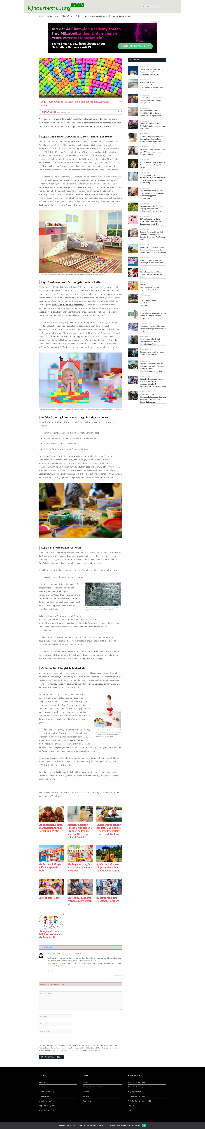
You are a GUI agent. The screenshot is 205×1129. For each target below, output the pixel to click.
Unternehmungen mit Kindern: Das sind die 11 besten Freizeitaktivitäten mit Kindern (108, 829)
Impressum (43, 1087)
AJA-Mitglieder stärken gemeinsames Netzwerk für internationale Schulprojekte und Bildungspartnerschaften (152, 86)
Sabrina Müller (49, 112)
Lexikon (86, 1091)
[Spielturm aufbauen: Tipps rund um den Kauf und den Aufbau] (109, 853)
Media (85, 1082)
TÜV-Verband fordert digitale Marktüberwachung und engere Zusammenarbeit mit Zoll (151, 221)
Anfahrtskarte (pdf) (45, 1101)
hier (96, 152)
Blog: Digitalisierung (135, 1091)
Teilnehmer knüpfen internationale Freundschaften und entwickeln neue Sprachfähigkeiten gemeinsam (153, 249)
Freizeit (119, 112)
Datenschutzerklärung (92, 1050)
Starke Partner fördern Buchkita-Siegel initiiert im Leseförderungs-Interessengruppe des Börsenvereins (152, 194)
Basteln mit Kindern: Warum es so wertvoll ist (80, 900)
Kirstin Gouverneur (54, 954)
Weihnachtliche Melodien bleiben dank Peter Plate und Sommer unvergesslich (152, 100)
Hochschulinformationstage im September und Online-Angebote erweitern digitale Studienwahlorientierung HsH (152, 367)
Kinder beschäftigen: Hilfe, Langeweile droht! (50, 867)
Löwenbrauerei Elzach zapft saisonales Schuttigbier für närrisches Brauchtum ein (150, 341)
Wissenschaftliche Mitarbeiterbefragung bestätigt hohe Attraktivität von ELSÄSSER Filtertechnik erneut (153, 398)
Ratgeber (86, 1096)
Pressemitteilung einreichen (93, 1087)
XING (129, 1110)
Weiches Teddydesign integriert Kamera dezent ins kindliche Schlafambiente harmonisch (151, 139)
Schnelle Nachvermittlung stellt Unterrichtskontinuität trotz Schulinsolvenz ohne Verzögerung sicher (152, 235)
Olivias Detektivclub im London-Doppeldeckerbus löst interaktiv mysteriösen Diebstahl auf (151, 71)
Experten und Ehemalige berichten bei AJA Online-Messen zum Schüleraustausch (152, 151)
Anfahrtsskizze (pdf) (45, 1096)
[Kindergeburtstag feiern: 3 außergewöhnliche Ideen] (80, 853)
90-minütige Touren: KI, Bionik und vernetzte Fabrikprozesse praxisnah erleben (153, 328)
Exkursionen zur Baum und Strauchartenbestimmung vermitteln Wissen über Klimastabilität (150, 301)
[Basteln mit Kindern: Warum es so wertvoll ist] (80, 887)
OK (144, 1125)
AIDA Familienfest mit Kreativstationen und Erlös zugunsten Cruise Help (149, 287)
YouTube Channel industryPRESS (139, 1101)
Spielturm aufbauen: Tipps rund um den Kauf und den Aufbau (108, 867)
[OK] (202, 1125)
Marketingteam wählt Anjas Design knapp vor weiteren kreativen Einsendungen (153, 315)
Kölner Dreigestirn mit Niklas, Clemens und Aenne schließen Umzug (151, 274)
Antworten (116, 975)
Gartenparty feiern (49, 897)
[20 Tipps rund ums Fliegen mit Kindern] (109, 887)
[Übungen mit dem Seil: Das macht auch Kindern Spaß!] (51, 920)
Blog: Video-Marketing (135, 1087)
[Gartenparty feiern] (51, 887)
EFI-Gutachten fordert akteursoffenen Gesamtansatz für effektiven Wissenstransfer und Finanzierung (152, 179)
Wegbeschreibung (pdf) (47, 1106)
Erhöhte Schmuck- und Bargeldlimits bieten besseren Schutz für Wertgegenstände (151, 113)
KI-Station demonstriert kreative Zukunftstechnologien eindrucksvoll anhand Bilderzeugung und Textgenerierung (153, 383)
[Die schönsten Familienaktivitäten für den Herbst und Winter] (51, 814)
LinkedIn (131, 1106)
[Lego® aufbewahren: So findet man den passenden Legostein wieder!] (80, 78)
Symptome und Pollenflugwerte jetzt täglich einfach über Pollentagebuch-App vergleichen (152, 208)
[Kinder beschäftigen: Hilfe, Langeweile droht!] (51, 853)
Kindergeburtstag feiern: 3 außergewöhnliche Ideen (80, 867)
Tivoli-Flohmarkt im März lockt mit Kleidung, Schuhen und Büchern (152, 261)
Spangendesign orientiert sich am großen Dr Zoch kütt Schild (152, 353)
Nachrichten (87, 1101)
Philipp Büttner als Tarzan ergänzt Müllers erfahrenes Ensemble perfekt (152, 164)
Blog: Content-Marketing (136, 1082)
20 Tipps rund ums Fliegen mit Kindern (107, 899)
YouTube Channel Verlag (136, 1096)
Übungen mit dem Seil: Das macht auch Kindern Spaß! (50, 934)
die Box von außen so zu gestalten (67, 304)
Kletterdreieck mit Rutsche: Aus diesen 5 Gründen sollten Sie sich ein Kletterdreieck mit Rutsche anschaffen (80, 831)
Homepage (42, 1082)
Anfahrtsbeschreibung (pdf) (48, 1091)
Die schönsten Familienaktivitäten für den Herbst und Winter (51, 827)
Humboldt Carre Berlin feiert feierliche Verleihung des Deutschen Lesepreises (153, 126)
